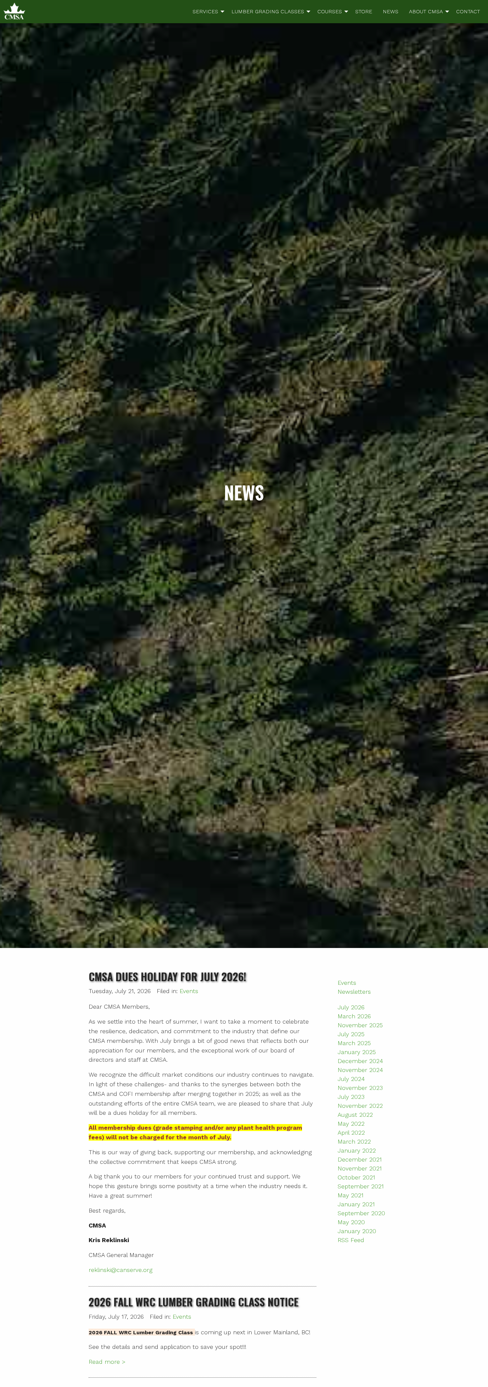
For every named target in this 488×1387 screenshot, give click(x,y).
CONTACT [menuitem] (468, 11)
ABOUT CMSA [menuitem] (426, 11)
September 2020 (361, 1213)
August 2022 (355, 1114)
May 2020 (351, 1222)
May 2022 (351, 1123)
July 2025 (351, 1034)
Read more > (107, 1361)
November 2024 (360, 1069)
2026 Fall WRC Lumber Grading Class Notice (193, 1301)
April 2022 (351, 1132)
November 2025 (360, 1025)
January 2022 (357, 1150)
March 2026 (354, 1016)
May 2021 (351, 1195)
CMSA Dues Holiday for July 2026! (167, 976)
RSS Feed (351, 1239)
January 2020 (357, 1231)
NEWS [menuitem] (390, 11)
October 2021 (356, 1177)
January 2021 (356, 1204)
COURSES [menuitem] (329, 11)
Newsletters (354, 991)
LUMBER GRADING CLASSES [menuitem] (267, 11)
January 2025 (357, 1051)
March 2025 (354, 1043)
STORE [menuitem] (363, 11)
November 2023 (360, 1087)
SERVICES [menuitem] (205, 11)
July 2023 (351, 1096)
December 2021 (360, 1159)
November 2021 (360, 1168)
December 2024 (360, 1060)
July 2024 (351, 1078)
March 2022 (354, 1141)
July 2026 (351, 1007)
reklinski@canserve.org (120, 1269)
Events (189, 990)
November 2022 (360, 1105)
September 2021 (361, 1186)
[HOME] (14, 11)
